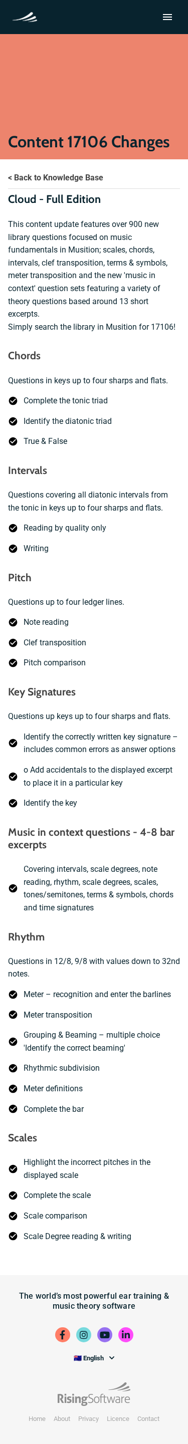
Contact (148, 1418)
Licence (118, 1418)
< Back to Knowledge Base (55, 177)
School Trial (27, 16)
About (62, 1418)
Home (37, 1418)
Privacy (88, 1418)
